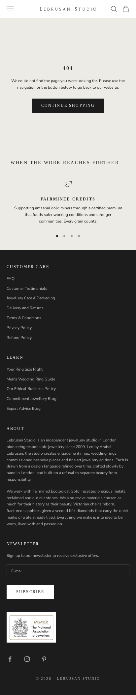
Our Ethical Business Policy (31, 388)
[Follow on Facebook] (10, 659)
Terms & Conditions (24, 317)
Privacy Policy (19, 327)
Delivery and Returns (25, 308)
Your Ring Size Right (25, 369)
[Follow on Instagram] (27, 659)
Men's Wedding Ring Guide (31, 379)
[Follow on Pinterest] (44, 659)
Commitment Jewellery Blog (31, 398)
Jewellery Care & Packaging (31, 298)
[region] (68, 202)
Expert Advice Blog (24, 408)
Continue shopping (68, 105)
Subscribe (30, 591)
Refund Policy (19, 337)
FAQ (11, 278)
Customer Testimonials (27, 288)
